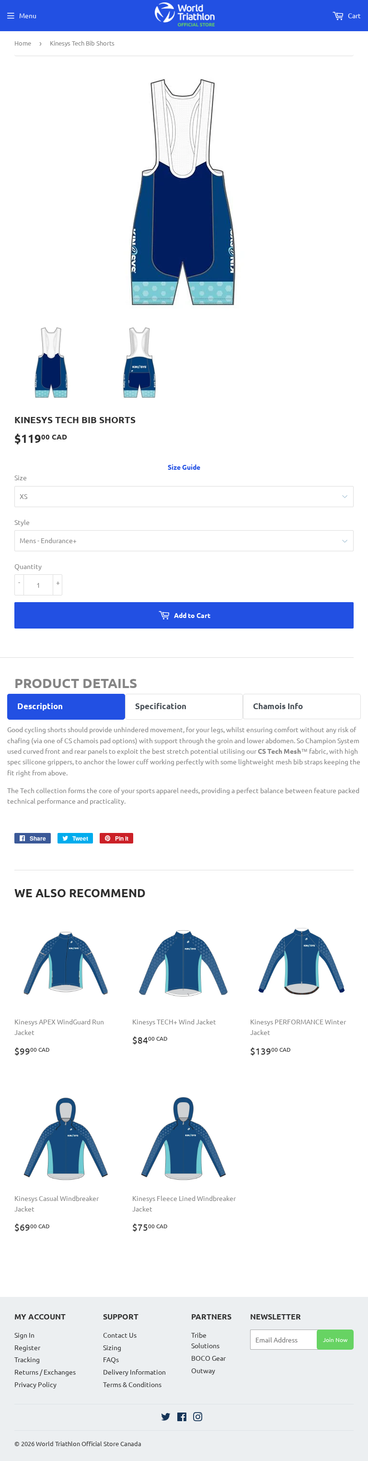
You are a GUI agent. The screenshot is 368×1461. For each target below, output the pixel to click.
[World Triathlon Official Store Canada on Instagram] (198, 1417)
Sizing (112, 1347)
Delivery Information (134, 1371)
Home (22, 43)
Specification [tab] (160, 706)
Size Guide (184, 467)
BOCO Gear (208, 1358)
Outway (203, 1370)
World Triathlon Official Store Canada (88, 1443)
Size (20, 477)
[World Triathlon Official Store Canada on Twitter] (166, 1417)
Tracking (27, 1359)
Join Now (335, 1339)
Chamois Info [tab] (278, 706)
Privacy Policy (35, 1384)
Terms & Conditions (132, 1384)
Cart (353, 15)
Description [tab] (40, 706)
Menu (27, 15)
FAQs (111, 1359)
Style (22, 522)
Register (27, 1347)
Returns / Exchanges (45, 1371)
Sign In (24, 1334)
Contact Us (120, 1334)
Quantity (28, 566)
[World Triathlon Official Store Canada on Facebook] (182, 1417)
